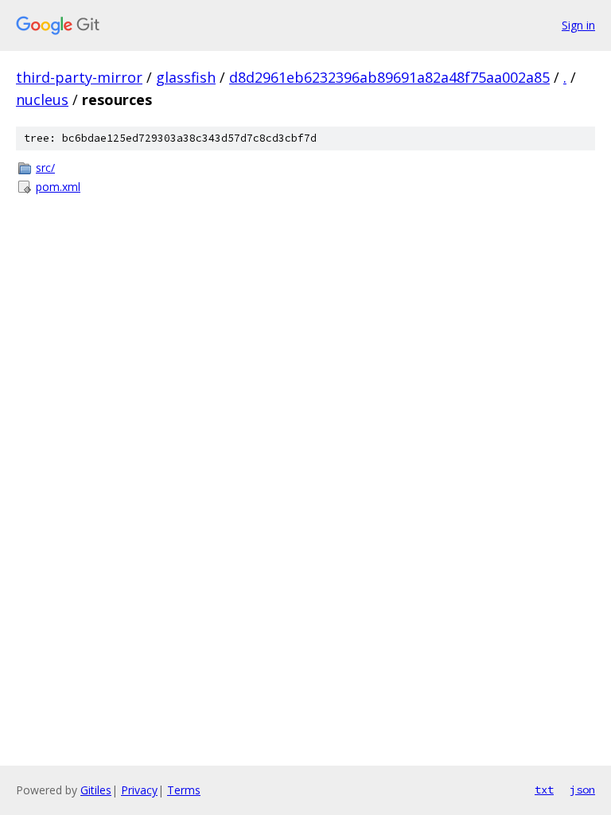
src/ (45, 167)
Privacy (139, 789)
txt (544, 789)
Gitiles (95, 789)
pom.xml (58, 186)
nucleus (42, 99)
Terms (183, 789)
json (582, 789)
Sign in (578, 25)
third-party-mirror (79, 77)
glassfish (186, 77)
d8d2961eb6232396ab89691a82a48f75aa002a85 (389, 77)
